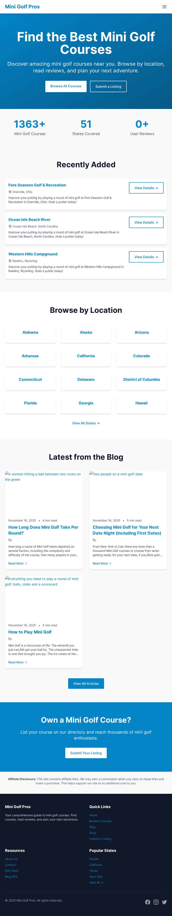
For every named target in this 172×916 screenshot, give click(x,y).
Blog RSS (11, 876)
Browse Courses (100, 821)
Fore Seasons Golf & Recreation (37, 185)
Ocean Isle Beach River (29, 219)
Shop (92, 833)
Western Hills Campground (32, 254)
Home (93, 815)
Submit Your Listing (86, 753)
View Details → (146, 188)
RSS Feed (11, 870)
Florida (94, 859)
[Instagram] (156, 902)
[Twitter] (164, 902)
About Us (11, 859)
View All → (96, 882)
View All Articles (86, 683)
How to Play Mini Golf (30, 632)
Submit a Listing (108, 86)
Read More (15, 563)
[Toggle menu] (164, 6)
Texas (93, 870)
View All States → (86, 423)
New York (96, 876)
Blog (92, 827)
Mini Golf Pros (22, 7)
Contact (10, 865)
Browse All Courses (66, 86)
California (95, 865)
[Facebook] (147, 902)
